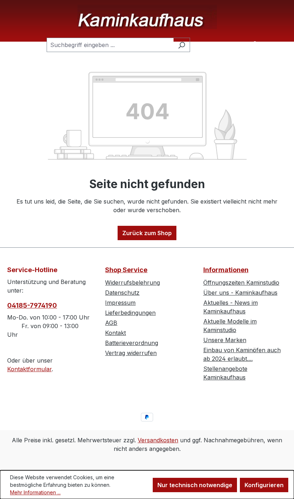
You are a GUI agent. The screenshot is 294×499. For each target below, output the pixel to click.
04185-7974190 (32, 305)
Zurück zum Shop (147, 233)
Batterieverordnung (131, 342)
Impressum (120, 302)
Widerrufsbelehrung (132, 282)
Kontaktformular (29, 369)
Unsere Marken (224, 340)
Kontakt (115, 332)
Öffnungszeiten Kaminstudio (241, 282)
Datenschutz (122, 292)
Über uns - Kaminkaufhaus (240, 292)
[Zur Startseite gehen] (147, 17)
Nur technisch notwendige (194, 485)
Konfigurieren (264, 485)
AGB (111, 322)
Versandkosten (158, 440)
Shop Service (126, 270)
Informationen (225, 270)
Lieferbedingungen (130, 312)
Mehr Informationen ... (35, 492)
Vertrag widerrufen (131, 352)
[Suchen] (181, 45)
